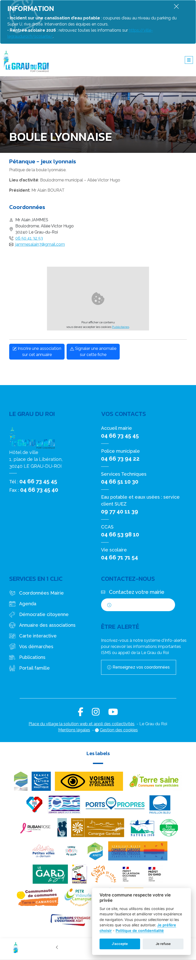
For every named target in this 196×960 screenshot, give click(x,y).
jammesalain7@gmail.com (40, 244)
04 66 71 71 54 (119, 557)
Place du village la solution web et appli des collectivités (81, 723)
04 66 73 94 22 (120, 458)
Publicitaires (120, 327)
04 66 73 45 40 (39, 489)
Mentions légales (74, 730)
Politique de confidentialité (140, 930)
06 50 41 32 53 (29, 238)
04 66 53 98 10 (120, 534)
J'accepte (120, 944)
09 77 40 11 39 (119, 511)
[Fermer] (176, 6)
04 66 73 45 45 (38, 481)
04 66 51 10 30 (119, 481)
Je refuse (163, 944)
